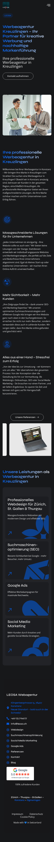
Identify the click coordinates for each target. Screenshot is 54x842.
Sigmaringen (33, 800)
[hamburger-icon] (48, 5)
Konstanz (20, 800)
